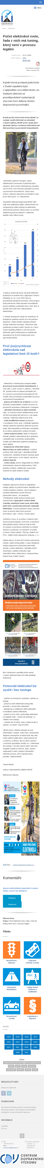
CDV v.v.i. (4, 1128)
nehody (24, 1066)
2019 (17, 1037)
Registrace (12, 904)
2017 (35, 1037)
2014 (26, 1042)
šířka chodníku (11, 1069)
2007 (26, 1052)
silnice (17, 1066)
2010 (26, 1047)
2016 (9, 1042)
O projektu (4, 1126)
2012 (9, 1047)
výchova (28, 1069)
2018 (26, 1037)
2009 (35, 1047)
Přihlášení (12, 898)
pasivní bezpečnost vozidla (32, 1062)
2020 (9, 1037)
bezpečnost (32, 1066)
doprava (11, 1066)
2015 (17, 1042)
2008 (17, 1052)
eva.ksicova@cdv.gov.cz (10, 1147)
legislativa (20, 1069)
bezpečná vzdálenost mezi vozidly (13, 1062)
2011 (17, 1047)
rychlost (35, 1069)
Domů (4, 28)
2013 (35, 1042)
